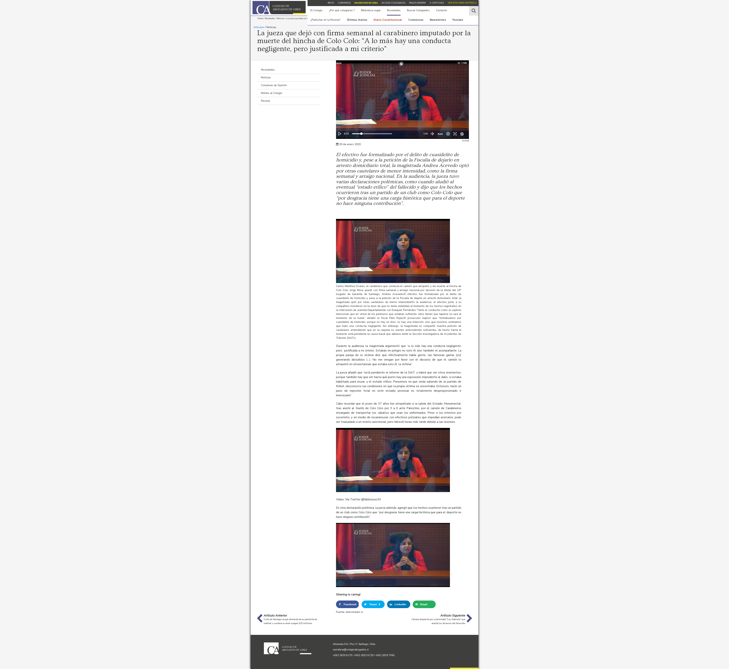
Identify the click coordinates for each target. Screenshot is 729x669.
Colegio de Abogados (279, 7)
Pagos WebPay (417, 3)
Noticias (266, 77)
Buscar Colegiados (418, 10)
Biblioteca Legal (370, 10)
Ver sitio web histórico (462, 3)
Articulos (258, 27)
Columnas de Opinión (274, 85)
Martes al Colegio (271, 93)
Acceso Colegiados (393, 3)
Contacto (441, 10)
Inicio (331, 3)
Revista (265, 101)
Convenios (344, 3)
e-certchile (437, 3)
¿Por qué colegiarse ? (342, 10)
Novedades (394, 10)
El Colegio (316, 10)
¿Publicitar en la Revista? (325, 20)
